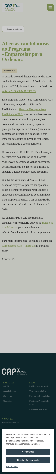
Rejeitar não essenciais (28, 460)
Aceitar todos (28, 451)
